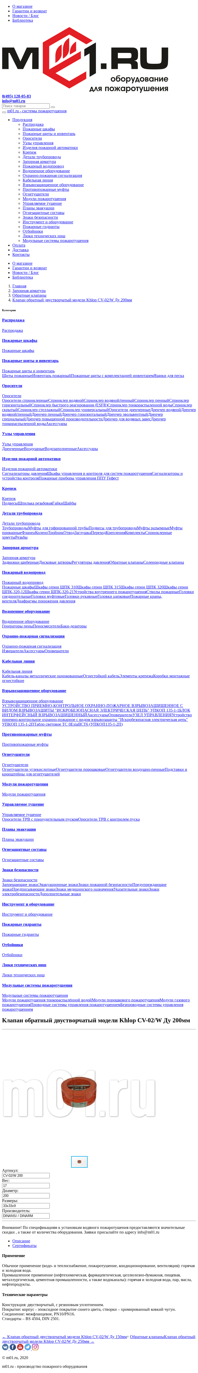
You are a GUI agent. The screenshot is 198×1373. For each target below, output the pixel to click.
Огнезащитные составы (43, 212)
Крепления (115, 532)
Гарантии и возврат (29, 11)
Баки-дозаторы (74, 626)
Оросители (32, 138)
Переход (98, 532)
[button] (152, 1036)
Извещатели (12, 651)
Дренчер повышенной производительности (64, 419)
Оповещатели (57, 651)
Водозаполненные (61, 448)
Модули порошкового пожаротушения (126, 1000)
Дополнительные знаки (60, 894)
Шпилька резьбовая (35, 503)
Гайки (57, 503)
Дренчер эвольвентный (127, 414)
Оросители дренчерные (129, 409)
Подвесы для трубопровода (113, 528)
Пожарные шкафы (39, 129)
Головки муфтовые (48, 596)
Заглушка (83, 532)
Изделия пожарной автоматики (50, 147)
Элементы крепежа (136, 676)
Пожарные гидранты (41, 226)
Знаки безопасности (40, 217)
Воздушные (34, 448)
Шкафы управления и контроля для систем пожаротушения (99, 473)
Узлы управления (38, 143)
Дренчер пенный (47, 414)
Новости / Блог (25, 15)
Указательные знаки (131, 889)
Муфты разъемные (153, 528)
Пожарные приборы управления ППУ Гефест (79, 478)
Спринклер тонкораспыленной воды (140, 405)
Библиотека (22, 20)
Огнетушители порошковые (80, 769)
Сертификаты (24, 1245)
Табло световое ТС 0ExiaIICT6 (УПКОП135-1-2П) (78, 724)
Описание (21, 1241)
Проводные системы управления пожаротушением (75, 1004)
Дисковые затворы (55, 562)
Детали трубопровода (42, 157)
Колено (41, 532)
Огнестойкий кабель (101, 676)
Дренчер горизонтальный (84, 414)
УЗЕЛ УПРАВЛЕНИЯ (152, 715)
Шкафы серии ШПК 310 (55, 587)
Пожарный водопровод (43, 166)
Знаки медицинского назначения (84, 889)
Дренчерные (13, 448)
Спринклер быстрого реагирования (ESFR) (69, 405)
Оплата (18, 245)
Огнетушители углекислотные (29, 769)
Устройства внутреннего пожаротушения (110, 592)
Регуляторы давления (90, 562)
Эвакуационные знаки (58, 884)
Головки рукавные (81, 596)
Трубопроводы (15, 528)
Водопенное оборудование (46, 171)
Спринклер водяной (66, 400)
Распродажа (33, 124)
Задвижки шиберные (20, 562)
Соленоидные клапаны (163, 562)
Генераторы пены (17, 626)
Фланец (28, 532)
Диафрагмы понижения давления (45, 601)
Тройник (55, 532)
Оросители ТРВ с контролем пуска (109, 819)
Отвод (69, 532)
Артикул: (10, 1170)
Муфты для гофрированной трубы (58, 528)
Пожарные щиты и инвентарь (49, 133)
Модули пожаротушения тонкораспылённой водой (47, 1000)
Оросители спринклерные (25, 400)
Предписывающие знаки (34, 889)
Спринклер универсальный (84, 409)
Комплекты (135, 532)
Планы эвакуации (38, 208)
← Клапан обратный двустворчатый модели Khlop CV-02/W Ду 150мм (64, 1337)
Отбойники (33, 231)
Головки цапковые (113, 596)
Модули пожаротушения (44, 199)
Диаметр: (10, 1190)
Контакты (21, 254)
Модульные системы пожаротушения (55, 240)
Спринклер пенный (151, 400)
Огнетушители (36, 194)
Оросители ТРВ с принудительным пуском (40, 819)
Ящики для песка (169, 375)
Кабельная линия (38, 180)
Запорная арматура (39, 161)
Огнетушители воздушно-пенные (135, 769)
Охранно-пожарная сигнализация (52, 175)
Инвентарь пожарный (51, 375)
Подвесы (10, 503)
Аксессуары (56, 423)
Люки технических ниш (44, 236)
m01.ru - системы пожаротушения (37, 111)
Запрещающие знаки (20, 884)
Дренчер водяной (165, 409)
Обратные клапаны (126, 562)
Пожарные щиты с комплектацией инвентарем (112, 375)
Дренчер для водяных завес (127, 419)
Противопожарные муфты (46, 189)
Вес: (6, 1180)
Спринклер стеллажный (39, 409)
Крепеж (29, 152)
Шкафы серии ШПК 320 (141, 587)
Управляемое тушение (42, 203)
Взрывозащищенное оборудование (53, 185)
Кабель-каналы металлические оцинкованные (42, 676)
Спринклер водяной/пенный (109, 400)
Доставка (20, 250)
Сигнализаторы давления (24, 473)
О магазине (22, 6)
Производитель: (16, 1211)
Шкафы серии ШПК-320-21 (49, 592)
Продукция (22, 119)
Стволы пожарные (162, 592)
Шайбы (69, 503)
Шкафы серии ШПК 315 (98, 587)
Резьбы (21, 537)
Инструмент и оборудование (48, 222)
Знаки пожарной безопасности (105, 884)
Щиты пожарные (17, 375)
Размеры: (10, 1200)
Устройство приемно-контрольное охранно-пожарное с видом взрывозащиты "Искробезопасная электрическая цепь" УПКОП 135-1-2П (97, 719)
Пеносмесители (47, 626)
